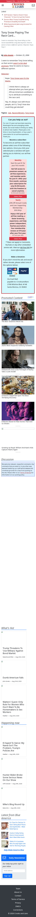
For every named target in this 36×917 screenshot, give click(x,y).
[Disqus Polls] (18, 501)
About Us (18, 892)
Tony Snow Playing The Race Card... (15, 34)
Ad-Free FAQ (25, 247)
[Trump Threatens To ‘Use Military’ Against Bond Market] (13, 638)
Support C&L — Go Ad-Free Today (18, 1)
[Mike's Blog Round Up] (13, 794)
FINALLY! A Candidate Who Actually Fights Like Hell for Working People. (18, 843)
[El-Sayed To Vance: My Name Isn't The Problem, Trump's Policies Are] (13, 733)
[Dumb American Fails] (13, 668)
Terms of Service (25, 473)
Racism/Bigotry (18, 113)
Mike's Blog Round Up (13, 804)
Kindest (12, 275)
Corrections (18, 910)
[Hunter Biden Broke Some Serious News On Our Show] (13, 765)
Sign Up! (7, 876)
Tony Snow (29, 113)
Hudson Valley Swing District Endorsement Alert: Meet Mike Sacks (17, 835)
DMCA (18, 906)
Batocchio (6, 808)
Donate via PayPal (24, 271)
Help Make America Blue (14, 850)
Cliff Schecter (6, 784)
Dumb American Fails (13, 677)
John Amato (8, 55)
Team (18, 888)
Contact (18, 895)
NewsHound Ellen (8, 657)
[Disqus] (18, 548)
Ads (9, 113)
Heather (5, 716)
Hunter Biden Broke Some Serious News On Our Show (13, 777)
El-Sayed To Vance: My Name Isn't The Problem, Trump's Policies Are (13, 746)
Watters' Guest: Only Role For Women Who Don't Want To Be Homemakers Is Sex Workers (13, 706)
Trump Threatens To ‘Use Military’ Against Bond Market (13, 651)
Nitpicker (5, 74)
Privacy (18, 903)
